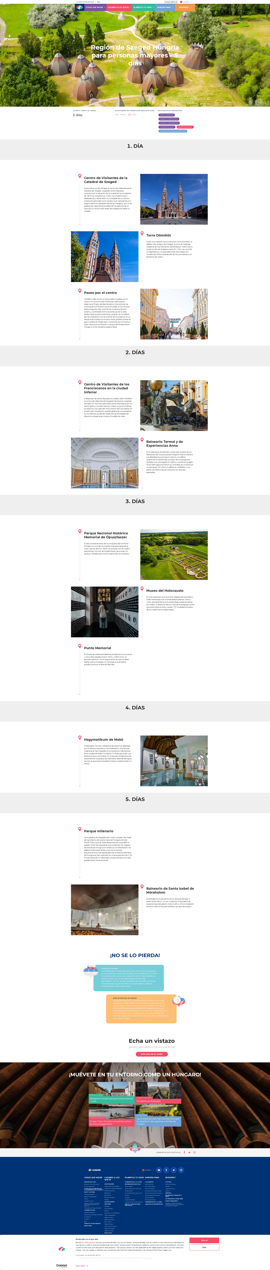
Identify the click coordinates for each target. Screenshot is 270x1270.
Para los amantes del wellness (153, 1193)
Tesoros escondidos (110, 1197)
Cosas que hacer (94, 7)
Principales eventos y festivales (92, 1208)
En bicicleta (87, 1217)
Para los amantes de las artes (153, 1191)
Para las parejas (149, 1197)
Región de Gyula (109, 1230)
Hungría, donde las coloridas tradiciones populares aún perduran (92, 1204)
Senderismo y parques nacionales (93, 1214)
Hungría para (164, 7)
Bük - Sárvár (108, 1222)
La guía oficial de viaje (85, 2)
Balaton (107, 1210)
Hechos (127, 1195)
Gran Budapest (109, 1208)
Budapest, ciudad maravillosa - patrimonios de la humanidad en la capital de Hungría (174, 1204)
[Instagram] (181, 1170)
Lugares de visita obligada (112, 1186)
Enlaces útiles (128, 1191)
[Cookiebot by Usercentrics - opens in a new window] (62, 1265)
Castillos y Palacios (170, 1184)
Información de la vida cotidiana (134, 1202)
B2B (98, 2)
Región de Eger (109, 1224)
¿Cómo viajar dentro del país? (133, 1188)
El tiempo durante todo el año (133, 1193)
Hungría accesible (130, 1199)
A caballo (86, 1219)
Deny (204, 1247)
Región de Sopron (110, 1219)
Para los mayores (150, 1188)
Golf (85, 1221)
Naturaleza (108, 1195)
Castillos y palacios (89, 1194)
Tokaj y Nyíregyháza (110, 1215)
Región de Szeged (110, 1228)
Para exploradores (150, 1186)
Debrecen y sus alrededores (112, 1213)
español (186, 2)
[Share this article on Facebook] (184, 1152)
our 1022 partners (89, 1242)
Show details (80, 1266)
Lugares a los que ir (118, 7)
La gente (127, 1197)
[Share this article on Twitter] (188, 1152)
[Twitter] (174, 1170)
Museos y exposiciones (90, 1196)
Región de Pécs (109, 1217)
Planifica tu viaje (142, 7)
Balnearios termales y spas (91, 1184)
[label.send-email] (193, 1152)
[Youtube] (159, 1170)
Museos (107, 1199)
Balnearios (107, 1193)
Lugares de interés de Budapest (113, 1188)
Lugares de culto (89, 1201)
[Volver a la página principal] (79, 7)
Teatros (86, 1198)
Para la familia (149, 1184)
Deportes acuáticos (89, 1212)
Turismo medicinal (89, 1186)
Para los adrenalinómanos (152, 1195)
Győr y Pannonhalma (110, 1226)
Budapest (184, 7)
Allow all (204, 1240)
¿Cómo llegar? (129, 1186)
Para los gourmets (150, 1199)
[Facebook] (166, 1170)
